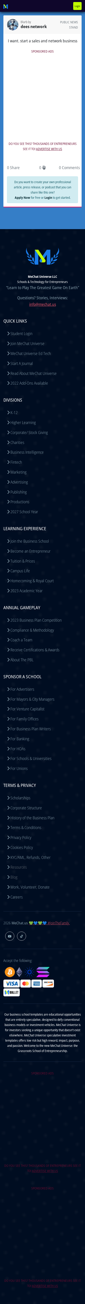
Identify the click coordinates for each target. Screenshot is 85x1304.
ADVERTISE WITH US (49, 149)
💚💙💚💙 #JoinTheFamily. (49, 922)
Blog (13, 877)
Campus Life (20, 570)
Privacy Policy (20, 837)
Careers (16, 897)
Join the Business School (29, 541)
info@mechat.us (42, 304)
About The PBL (22, 659)
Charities (17, 442)
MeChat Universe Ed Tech (30, 353)
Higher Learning (23, 422)
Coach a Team (21, 639)
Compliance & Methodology (32, 630)
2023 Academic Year (26, 590)
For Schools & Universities (30, 758)
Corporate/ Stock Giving (29, 432)
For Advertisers (22, 689)
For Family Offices (24, 719)
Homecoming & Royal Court (32, 580)
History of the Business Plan (32, 817)
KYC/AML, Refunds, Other (30, 857)
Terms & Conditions (25, 827)
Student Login (21, 333)
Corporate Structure (26, 807)
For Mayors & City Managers (32, 699)
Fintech (16, 462)
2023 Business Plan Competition (36, 620)
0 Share (13, 167)
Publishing (18, 492)
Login (77, 6)
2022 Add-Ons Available (29, 383)
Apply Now (22, 197)
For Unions (19, 768)
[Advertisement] (42, 96)
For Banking (19, 738)
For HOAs (17, 748)
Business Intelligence (27, 452)
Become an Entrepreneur (30, 551)
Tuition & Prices (22, 561)
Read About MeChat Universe (33, 373)
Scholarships (20, 798)
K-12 (14, 412)
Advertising (19, 482)
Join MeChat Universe (27, 343)
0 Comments (69, 167)
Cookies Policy (21, 847)
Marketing (18, 472)
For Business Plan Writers (30, 728)
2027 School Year (24, 511)
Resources (18, 867)
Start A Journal (21, 363)
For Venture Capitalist (27, 709)
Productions (19, 501)
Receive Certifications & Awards (34, 649)
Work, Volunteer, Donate (30, 887)
